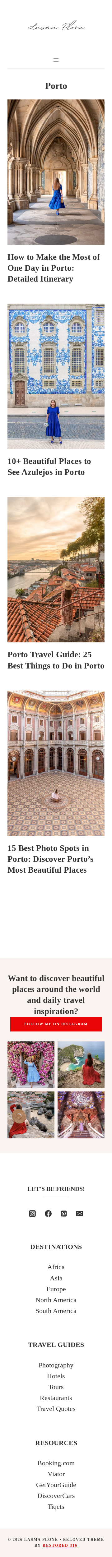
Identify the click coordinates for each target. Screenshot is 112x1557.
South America (56, 1311)
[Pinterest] (64, 1213)
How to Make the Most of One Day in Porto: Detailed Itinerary (53, 267)
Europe (56, 1289)
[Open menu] (56, 60)
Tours (56, 1387)
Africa (56, 1267)
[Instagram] (32, 1213)
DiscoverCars (56, 1496)
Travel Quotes (56, 1408)
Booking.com (56, 1463)
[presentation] (56, 172)
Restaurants (56, 1398)
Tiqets (56, 1506)
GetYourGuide (56, 1485)
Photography (56, 1365)
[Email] (79, 1213)
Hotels (56, 1376)
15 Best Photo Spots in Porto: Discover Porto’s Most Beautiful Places (50, 859)
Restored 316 (60, 1545)
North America (56, 1300)
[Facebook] (48, 1213)
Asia (56, 1278)
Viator (56, 1474)
